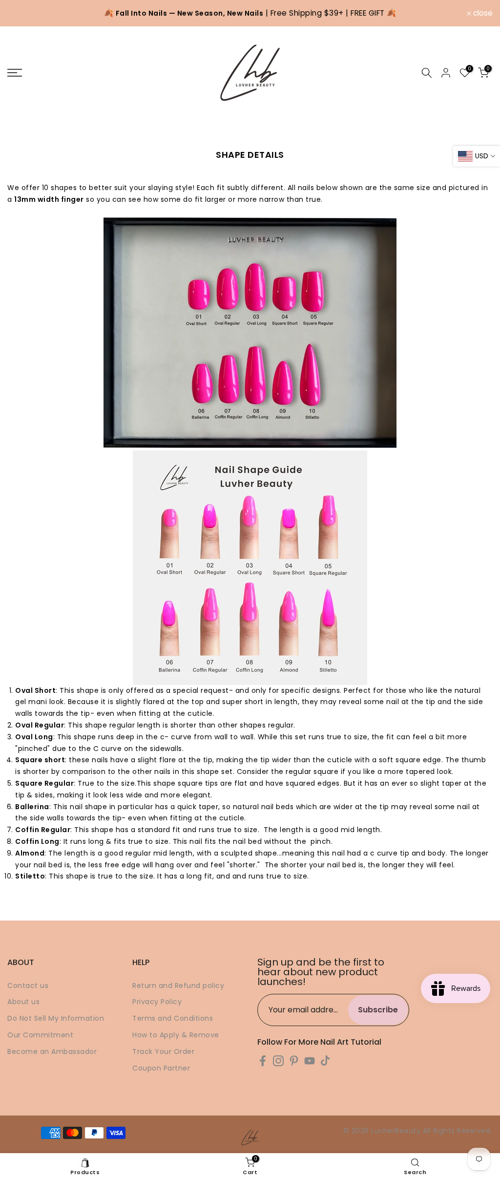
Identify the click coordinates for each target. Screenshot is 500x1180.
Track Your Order (163, 1051)
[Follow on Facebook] (262, 1061)
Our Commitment (40, 1035)
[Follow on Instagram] (278, 1061)
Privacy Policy (157, 1002)
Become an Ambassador (52, 1051)
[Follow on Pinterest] (294, 1061)
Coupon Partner (161, 1068)
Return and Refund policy (178, 985)
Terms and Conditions (172, 1018)
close (22, 13)
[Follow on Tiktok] (325, 1061)
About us (23, 1002)
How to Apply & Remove (175, 1035)
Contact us (27, 985)
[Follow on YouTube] (309, 1061)
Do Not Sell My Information (55, 1018)
